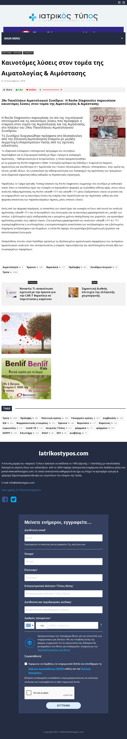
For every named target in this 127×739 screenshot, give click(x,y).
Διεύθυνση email (34, 530)
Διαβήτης (78, 433)
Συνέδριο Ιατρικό (103, 267)
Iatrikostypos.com (63, 453)
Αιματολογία (13, 267)
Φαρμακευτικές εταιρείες (35, 423)
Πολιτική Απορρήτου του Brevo (54, 650)
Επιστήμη (29, 433)
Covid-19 (34, 428)
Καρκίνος (108, 423)
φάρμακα (84, 428)
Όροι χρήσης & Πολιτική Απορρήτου (21, 490)
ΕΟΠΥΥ (10, 433)
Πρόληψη (78, 267)
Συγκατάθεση (32, 656)
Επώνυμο (30, 570)
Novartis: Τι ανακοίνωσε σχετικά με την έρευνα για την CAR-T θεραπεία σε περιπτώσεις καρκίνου (38, 294)
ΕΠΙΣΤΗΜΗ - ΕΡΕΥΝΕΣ (11, 52)
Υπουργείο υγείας (85, 418)
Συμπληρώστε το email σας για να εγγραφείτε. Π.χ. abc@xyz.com (54, 544)
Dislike (32, 89)
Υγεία (10, 272)
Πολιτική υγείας (54, 418)
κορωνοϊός (13, 428)
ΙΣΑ (8, 423)
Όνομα (28, 553)
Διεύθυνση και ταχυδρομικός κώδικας (47, 602)
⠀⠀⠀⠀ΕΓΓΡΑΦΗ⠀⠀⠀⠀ (63, 705)
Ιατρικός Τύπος (59, 428)
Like (20, 89)
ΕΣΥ (61, 433)
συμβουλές (113, 418)
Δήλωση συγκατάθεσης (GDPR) (46, 668)
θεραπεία (55, 267)
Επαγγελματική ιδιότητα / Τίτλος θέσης (48, 586)
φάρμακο (105, 428)
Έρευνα (34, 267)
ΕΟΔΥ (48, 433)
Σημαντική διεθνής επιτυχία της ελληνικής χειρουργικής (98, 292)
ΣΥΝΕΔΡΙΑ (28, 52)
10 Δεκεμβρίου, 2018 (14, 81)
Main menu (12, 38)
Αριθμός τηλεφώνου (37, 618)
